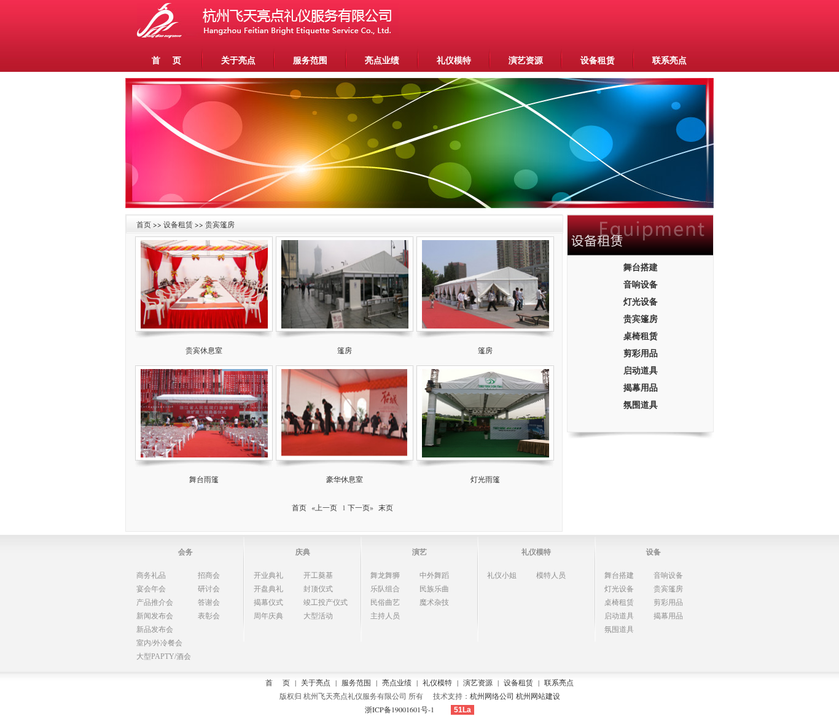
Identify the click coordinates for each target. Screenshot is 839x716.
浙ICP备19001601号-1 (399, 709)
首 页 (166, 59)
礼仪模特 (454, 59)
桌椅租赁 (640, 335)
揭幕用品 (640, 387)
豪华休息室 (344, 479)
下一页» (360, 507)
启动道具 (640, 370)
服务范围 (310, 59)
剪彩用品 (640, 352)
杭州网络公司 (492, 696)
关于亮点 (238, 59)
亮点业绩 (382, 59)
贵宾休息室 (203, 350)
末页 (385, 507)
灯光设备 (640, 301)
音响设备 (640, 284)
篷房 (344, 350)
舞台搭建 (640, 266)
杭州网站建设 (538, 696)
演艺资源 (526, 59)
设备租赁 (597, 59)
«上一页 (324, 507)
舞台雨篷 (204, 479)
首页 (299, 507)
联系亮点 (669, 59)
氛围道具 (640, 404)
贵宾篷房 (640, 318)
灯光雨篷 (485, 479)
